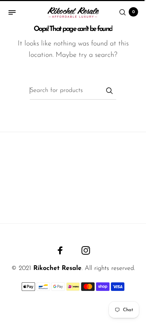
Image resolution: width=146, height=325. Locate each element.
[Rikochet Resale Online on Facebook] (60, 250)
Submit (109, 90)
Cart (133, 12)
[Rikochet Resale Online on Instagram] (86, 250)
